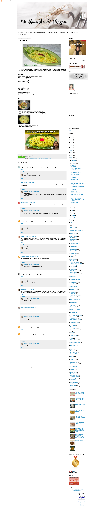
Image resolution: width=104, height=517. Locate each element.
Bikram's (22, 337)
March (73, 213)
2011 (71, 219)
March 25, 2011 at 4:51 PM (31, 236)
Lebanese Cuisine (74, 298)
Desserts (72, 255)
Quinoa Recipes (73, 336)
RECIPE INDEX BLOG (52, 32)
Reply (22, 169)
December (74, 158)
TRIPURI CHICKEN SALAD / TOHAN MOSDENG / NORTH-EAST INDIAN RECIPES (79, 436)
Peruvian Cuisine (73, 328)
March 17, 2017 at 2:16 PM (34, 173)
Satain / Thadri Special (74, 353)
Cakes (71, 240)
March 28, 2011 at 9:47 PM (28, 289)
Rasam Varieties (73, 341)
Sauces (71, 355)
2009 (71, 222)
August (73, 165)
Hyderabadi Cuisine (74, 277)
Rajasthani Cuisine (74, 339)
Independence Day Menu (75, 279)
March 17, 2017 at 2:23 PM (34, 281)
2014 (71, 153)
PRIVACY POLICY (22, 34)
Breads (71, 237)
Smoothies (72, 360)
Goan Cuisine (73, 266)
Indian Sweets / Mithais (75, 280)
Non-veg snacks (73, 318)
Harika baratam (24, 256)
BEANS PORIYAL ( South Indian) (77, 172)
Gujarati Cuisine (73, 272)
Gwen (22, 289)
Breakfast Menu (73, 239)
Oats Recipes (73, 321)
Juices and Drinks (74, 288)
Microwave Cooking (74, 305)
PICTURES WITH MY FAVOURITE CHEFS (68, 32)
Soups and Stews (73, 362)
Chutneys (72, 247)
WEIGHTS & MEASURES (39, 30)
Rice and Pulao (40, 158)
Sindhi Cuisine (73, 359)
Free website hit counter (77, 490)
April (73, 212)
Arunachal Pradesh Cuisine (75, 230)
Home (19, 30)
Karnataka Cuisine (74, 289)
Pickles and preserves (74, 329)
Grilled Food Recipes (74, 270)
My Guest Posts (73, 312)
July (72, 207)
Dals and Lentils (73, 253)
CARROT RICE (74, 189)
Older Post (64, 369)
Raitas (71, 338)
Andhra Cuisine (73, 229)
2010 (71, 220)
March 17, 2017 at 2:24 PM (34, 316)
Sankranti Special (73, 352)
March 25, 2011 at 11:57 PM (32, 256)
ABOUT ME (82, 30)
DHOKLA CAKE (74, 166)
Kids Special (72, 293)
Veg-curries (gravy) (74, 382)
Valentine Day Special (74, 378)
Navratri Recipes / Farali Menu (76, 313)
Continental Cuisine (74, 250)
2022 (71, 140)
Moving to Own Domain (75, 309)
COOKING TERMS (51, 30)
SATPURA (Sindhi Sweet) (80, 404)
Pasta (71, 326)
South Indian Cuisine (47, 158)
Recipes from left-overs (32, 158)
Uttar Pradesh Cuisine (74, 375)
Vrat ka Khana (73, 385)
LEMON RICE (74, 191)
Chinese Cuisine (73, 246)
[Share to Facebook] (29, 156)
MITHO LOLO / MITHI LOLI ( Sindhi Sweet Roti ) (80, 423)
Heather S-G (23, 236)
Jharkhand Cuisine (74, 286)
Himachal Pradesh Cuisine (75, 273)
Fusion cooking (73, 265)
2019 (71, 145)
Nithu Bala (23, 202)
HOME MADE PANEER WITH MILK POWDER (79, 393)
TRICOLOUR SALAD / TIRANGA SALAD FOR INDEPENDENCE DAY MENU (79, 430)
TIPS (31, 30)
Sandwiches (72, 350)
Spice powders (73, 365)
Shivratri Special (73, 357)
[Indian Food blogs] (75, 468)
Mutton (71, 311)
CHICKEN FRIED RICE (75, 187)
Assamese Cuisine (74, 232)
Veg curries (72, 379)
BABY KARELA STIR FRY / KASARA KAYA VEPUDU (80, 417)
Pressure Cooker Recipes (75, 333)
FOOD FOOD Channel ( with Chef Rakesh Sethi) (68, 30)
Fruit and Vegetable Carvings (76, 263)
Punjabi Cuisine (73, 335)
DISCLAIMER (21, 32)
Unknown (22, 326)
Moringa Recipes (73, 306)
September (74, 163)
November (74, 160)
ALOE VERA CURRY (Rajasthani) (77, 186)
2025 (71, 135)
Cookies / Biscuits (74, 252)
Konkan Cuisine (73, 296)
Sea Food (72, 356)
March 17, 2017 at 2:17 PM (34, 191)
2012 (71, 157)
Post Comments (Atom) (28, 371)
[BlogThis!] (27, 156)
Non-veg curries (73, 316)
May (72, 210)
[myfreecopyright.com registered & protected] (81, 505)
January (73, 217)
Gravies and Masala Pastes (75, 267)
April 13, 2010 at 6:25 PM (30, 202)
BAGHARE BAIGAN (75, 174)
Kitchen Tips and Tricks (75, 295)
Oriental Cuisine (73, 323)
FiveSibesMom (24, 307)
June (73, 208)
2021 (71, 142)
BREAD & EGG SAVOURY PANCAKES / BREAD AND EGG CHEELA (77, 199)
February (73, 215)
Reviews (72, 344)
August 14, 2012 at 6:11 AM (30, 326)
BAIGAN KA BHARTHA (79, 446)
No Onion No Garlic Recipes (76, 315)
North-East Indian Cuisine (75, 319)
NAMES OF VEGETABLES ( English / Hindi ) (35, 32)
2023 (71, 139)
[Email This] (25, 156)
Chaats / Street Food (74, 242)
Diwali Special (73, 257)
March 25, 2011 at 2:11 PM (32, 220)
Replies (23, 171)
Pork (71, 331)
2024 (71, 137)
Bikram (22, 333)
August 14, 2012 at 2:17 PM (29, 333)
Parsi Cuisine (73, 325)
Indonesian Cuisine (74, 282)
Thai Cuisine (72, 370)
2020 (71, 144)
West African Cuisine (74, 386)
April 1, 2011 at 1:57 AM (31, 307)
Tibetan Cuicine (73, 372)
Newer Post (20, 369)
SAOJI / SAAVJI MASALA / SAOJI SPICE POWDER (80, 399)
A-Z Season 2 (73, 227)
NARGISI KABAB (74, 202)
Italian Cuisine (73, 283)
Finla (22, 165)
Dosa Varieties (73, 259)
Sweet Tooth (72, 369)
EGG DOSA (73, 177)
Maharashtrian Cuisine (75, 300)
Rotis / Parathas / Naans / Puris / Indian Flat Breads (76, 347)
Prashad (72, 332)
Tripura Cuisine (73, 373)
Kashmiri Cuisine (73, 290)
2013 (71, 155)
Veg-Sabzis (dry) (73, 383)
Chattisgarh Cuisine (74, 243)
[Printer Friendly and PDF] (21, 157)
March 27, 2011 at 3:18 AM (28, 273)
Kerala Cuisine (73, 292)
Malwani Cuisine (73, 302)
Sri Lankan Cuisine (74, 366)
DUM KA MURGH (74, 179)
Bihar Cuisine (73, 234)
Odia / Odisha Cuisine (74, 322)
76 (72, 480)
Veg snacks (72, 380)
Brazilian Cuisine (73, 236)
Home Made (72, 276)
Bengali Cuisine (73, 233)
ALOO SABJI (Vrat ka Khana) (77, 194)
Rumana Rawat (24, 220)
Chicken (72, 244)
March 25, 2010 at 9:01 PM (28, 165)
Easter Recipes (73, 260)
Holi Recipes (72, 275)
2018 (71, 147)
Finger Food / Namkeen (75, 262)
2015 (71, 152)
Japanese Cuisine (74, 285)
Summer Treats (73, 368)
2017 (71, 149)
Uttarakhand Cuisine (74, 376)
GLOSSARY (25, 30)
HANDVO (73, 171)
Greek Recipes (73, 269)
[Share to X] (28, 156)
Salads (71, 349)
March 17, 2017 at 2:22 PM (34, 264)
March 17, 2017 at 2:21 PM (34, 228)
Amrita (22, 182)
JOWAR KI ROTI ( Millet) (76, 192)
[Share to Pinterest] (30, 156)
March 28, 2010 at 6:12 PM (29, 182)
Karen (22, 273)
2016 (71, 150)
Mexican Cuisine (73, 303)
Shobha (25, 173)
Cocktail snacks (73, 249)
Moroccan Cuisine (74, 308)
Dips (71, 256)
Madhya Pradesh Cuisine (75, 299)
